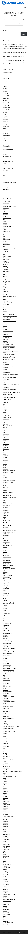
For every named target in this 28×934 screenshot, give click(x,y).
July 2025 (5, 112)
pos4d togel (5, 891)
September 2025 (6, 107)
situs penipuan (6, 304)
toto (4, 799)
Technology (5, 187)
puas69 (4, 289)
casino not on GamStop (8, 302)
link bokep (5, 241)
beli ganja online (6, 567)
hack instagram (6, 560)
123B (4, 626)
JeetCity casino (6, 613)
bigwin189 (5, 286)
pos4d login (5, 445)
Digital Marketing (7, 156)
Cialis (4, 430)
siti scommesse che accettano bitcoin (11, 384)
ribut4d (4, 729)
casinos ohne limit (7, 665)
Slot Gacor (5, 852)
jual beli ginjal (6, 555)
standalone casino (7, 623)
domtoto (5, 635)
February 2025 (6, 123)
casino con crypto (7, 322)
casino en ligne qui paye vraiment (10, 351)
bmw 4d (4, 833)
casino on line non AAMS (8, 816)
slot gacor (5, 326)
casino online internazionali (9, 397)
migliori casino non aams (8, 670)
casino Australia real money (9, 470)
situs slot (5, 841)
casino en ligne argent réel (9, 346)
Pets (4, 177)
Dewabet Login (6, 577)
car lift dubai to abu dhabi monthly (10, 206)
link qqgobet (5, 871)
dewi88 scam (6, 419)
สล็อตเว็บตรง (6, 449)
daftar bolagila (6, 271)
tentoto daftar (6, 716)
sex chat (5, 713)
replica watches (6, 698)
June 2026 (5, 86)
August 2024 (6, 138)
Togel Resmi (5, 798)
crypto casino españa (7, 641)
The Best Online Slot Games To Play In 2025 (13, 44)
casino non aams (6, 655)
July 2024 (5, 140)
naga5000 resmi (6, 281)
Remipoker (5, 738)
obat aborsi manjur (7, 562)
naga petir (5, 753)
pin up (4, 219)
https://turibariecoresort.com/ (10, 450)
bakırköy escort (6, 239)
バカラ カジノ (6, 349)
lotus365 (5, 695)
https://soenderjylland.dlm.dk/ (9, 532)
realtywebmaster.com (7, 545)
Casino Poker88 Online (8, 922)
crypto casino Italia (7, 399)
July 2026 (5, 84)
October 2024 (6, 133)
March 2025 (5, 121)
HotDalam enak (6, 593)
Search (5, 30)
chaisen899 (5, 847)
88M (4, 618)
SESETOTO (5, 598)
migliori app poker (7, 645)
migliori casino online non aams (10, 818)
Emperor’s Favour (7, 525)
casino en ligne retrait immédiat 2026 (11, 392)
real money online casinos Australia (11, 726)
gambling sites (6, 508)
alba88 (4, 537)
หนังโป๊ (4, 615)
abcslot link (5, 243)
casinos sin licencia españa (9, 357)
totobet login (6, 251)
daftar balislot (6, 427)
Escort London (6, 856)
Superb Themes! (21, 932)
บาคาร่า (4, 229)
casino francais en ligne (8, 394)
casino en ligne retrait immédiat (10, 371)
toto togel (5, 341)
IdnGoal (4, 688)
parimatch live (6, 590)
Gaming (4, 163)
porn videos (5, 631)
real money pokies (7, 676)
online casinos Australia (8, 718)
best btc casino (6, 542)
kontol (4, 209)
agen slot (5, 204)
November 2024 (6, 131)
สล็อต (4, 851)
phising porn (5, 307)
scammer (5, 306)
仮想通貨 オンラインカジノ (9, 359)
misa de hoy (5, 886)
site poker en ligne (7, 390)
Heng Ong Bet (6, 630)
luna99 (4, 282)
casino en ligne (6, 700)
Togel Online (6, 884)
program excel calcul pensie (9, 894)
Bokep (4, 493)
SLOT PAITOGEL (6, 834)
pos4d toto (5, 813)
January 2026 (6, 98)
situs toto (5, 877)
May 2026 (5, 88)
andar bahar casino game (8, 621)
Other (4, 175)
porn (4, 238)
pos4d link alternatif (7, 414)
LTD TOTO (5, 585)
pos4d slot (5, 892)
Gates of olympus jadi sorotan (9, 776)
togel (4, 882)
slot (4, 475)
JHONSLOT (5, 723)
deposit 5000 (6, 439)
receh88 (5, 299)
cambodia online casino (8, 706)
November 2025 (6, 102)
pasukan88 (5, 213)
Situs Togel (5, 857)
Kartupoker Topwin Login (8, 651)
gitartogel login (6, 257)
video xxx (5, 552)
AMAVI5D (5, 600)
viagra (4, 558)
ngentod (5, 311)
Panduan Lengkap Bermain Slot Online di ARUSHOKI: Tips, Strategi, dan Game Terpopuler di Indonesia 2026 (15, 48)
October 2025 (6, 105)
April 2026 (5, 91)
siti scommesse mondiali (8, 400)
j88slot (4, 597)
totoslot (5, 673)
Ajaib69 (4, 761)
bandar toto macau (7, 256)
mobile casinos (6, 611)
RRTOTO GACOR (7, 218)
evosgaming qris (6, 756)
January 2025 (6, 126)
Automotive (5, 152)
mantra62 (5, 794)
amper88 (5, 911)
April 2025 (5, 119)
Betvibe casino (6, 924)
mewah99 (5, 287)
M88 (4, 228)
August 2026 (6, 81)
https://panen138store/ (8, 495)
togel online (5, 269)
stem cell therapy (6, 914)
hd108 (4, 829)
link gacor (5, 550)
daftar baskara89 (7, 846)
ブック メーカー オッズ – (8, 633)
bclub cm (5, 266)
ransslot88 (5, 595)
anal (4, 774)
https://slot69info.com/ (8, 492)
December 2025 (6, 100)
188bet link (5, 763)
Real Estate (5, 180)
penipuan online (6, 505)
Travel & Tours (6, 189)
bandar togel (6, 708)
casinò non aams (6, 319)
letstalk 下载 (5, 690)
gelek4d (4, 272)
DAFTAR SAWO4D (7, 578)
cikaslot (4, 831)
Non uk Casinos (6, 804)
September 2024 (6, 135)
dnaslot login (6, 588)
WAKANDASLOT (6, 909)
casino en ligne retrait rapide (9, 389)
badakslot (5, 854)
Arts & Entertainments (8, 149)
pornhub (5, 736)
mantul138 (5, 291)
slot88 (4, 786)
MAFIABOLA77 (6, 867)
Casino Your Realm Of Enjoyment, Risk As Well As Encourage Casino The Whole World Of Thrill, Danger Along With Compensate (14, 62)
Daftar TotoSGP (6, 262)
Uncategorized (6, 191)
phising (4, 483)
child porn (5, 490)
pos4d (4, 465)
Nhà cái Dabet (6, 625)
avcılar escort (6, 249)
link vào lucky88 (6, 582)
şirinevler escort (6, 244)
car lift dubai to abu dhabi (8, 226)
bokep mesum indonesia (8, 656)
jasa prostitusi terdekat (8, 565)
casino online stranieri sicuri (9, 653)
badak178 (5, 547)
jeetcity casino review (8, 472)
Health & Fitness (6, 166)
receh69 (5, 279)
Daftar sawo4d (6, 666)
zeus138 (5, 769)
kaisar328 (5, 522)
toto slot (5, 741)
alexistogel (5, 921)
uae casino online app (7, 360)
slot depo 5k (5, 367)
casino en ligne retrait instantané (10, 374)
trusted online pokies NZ (8, 759)
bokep (4, 234)
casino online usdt (7, 646)
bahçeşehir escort (7, 231)
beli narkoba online (7, 520)
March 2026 (5, 93)
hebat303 (5, 498)
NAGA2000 (5, 216)
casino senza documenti (8, 331)
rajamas (4, 897)
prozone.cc (5, 264)
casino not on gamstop (8, 365)
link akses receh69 (7, 294)
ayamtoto (5, 783)
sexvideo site (6, 801)
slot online (5, 405)
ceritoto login (6, 616)
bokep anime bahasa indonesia (9, 603)
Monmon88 (5, 447)
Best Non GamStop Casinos (9, 731)
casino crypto (6, 387)
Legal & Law (5, 170)
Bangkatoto (5, 221)
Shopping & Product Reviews (9, 182)
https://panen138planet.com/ (9, 497)
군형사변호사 (6, 638)
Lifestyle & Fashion (7, 173)
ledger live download (7, 575)
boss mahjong (6, 754)
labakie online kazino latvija (9, 248)
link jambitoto (6, 364)
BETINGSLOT (6, 301)
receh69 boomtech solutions (9, 296)
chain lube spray (6, 203)
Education (5, 159)
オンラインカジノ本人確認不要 (10, 316)
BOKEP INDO (6, 606)
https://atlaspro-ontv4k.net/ (9, 530)
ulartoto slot (6, 208)
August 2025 (6, 109)
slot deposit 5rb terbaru (8, 728)
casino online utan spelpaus (9, 899)
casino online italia (7, 317)
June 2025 (5, 114)
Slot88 (4, 309)
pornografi (5, 487)
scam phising (5, 661)
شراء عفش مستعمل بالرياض (9, 602)
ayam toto (5, 869)
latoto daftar (6, 527)
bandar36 (5, 681)
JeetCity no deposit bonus (8, 533)
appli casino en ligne (7, 356)
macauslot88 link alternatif (9, 701)
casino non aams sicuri (8, 643)
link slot (4, 876)
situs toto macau (6, 680)
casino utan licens (7, 901)
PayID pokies (6, 543)
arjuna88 (5, 261)
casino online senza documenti (9, 321)
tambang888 (6, 535)
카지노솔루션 (6, 837)
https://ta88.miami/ (7, 425)
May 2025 (5, 116)
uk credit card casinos (7, 336)
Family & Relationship (8, 161)
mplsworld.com (6, 233)
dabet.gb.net (5, 819)
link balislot (5, 385)
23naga (4, 650)
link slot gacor (6, 874)
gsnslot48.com (6, 434)
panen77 (5, 474)
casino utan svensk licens (8, 691)
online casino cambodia (8, 705)
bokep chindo (6, 259)
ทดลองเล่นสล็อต (6, 201)
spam (4, 580)
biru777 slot (5, 889)
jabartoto (5, 276)
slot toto (5, 751)
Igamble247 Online (7, 864)
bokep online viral (7, 711)
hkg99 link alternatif (7, 503)
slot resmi (5, 224)
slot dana (5, 297)
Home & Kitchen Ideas (8, 168)
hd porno (5, 432)
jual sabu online (6, 710)
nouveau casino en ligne (8, 344)
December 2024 (6, 128)
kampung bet (5, 734)
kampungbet (5, 587)
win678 (4, 274)
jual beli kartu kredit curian (9, 568)
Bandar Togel (6, 839)
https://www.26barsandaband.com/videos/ (12, 771)
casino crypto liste (7, 372)
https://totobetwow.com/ (8, 314)
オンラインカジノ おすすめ (9, 354)
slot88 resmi (5, 342)
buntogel (5, 879)
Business (5, 154)
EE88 (4, 685)
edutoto (4, 523)
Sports (4, 184)
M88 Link (5, 464)
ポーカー (5, 362)
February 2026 (6, 95)
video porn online (7, 553)
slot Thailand (6, 512)
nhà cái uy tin (6, 640)
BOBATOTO (5, 605)
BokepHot (5, 658)
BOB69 (4, 583)
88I (3, 620)
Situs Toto (5, 758)
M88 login (5, 513)
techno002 (5, 267)
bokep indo (5, 339)
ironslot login (6, 904)
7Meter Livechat (6, 844)
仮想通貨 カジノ (6, 636)
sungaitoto (5, 395)
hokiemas (5, 223)
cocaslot (5, 284)
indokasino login (6, 766)
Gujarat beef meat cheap (8, 696)
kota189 (5, 781)
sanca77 (5, 502)
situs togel (5, 881)
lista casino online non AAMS (9, 377)
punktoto (5, 784)
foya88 (4, 211)
